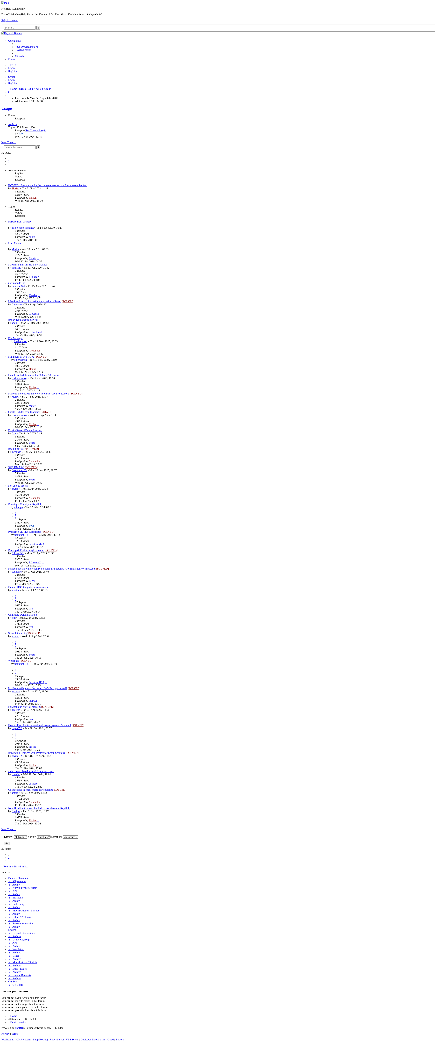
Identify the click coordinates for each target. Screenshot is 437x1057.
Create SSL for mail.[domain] (24, 412)
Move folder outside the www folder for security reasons (38, 393)
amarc (15, 792)
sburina (15, 590)
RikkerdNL (35, 276)
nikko (32, 236)
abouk (15, 322)
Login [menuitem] (11, 68)
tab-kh (32, 746)
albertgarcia (20, 359)
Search (12, 76)
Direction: (57, 836)
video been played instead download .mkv (31, 771)
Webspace (13, 660)
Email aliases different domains (25, 430)
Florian (15, 188)
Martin (15, 249)
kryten (15, 488)
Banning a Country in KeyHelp (25, 504)
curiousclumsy (19, 378)
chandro (16, 774)
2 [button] (9, 161)
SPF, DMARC (16, 467)
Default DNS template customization (28, 587)
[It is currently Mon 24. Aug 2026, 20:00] (9, 95)
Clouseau (17, 304)
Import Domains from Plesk (23, 319)
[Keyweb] (218, 33)
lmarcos (16, 691)
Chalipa (18, 507)
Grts (14, 433)
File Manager (15, 338)
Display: (9, 836)
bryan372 (17, 728)
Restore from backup (19, 221)
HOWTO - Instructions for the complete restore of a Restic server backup (47, 185)
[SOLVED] (68, 301)
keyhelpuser (20, 341)
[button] (9, 164)
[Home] (5, 2)
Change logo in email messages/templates (30, 789)
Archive (12, 124)
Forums (12, 59)
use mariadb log (16, 283)
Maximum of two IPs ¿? (21, 356)
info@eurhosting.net (23, 227)
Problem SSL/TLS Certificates (24, 531)
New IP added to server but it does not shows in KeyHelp (39, 808)
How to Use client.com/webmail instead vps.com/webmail (39, 725)
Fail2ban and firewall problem (24, 706)
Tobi (20, 133)
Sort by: (32, 836)
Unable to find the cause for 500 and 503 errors (33, 375)
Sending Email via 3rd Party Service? (28, 264)
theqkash (16, 451)
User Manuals (15, 243)
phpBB (19, 1027)
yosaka (15, 636)
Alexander (34, 350)
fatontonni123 (19, 470)
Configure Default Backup (22, 614)
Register (12, 83)
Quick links (14, 40)
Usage (6, 108)
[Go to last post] (38, 197)
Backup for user (16, 448)
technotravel (35, 332)
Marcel (15, 396)
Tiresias (33, 295)
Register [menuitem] (12, 71)
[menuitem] (26, 46)
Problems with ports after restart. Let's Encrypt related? (37, 688)
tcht (31, 608)
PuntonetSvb (18, 286)
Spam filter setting (18, 633)
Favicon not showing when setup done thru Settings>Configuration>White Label (51, 568)
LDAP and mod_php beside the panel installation (34, 301)
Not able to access (18, 485)
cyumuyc (17, 571)
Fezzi (32, 442)
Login (11, 79)
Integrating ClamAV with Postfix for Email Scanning (36, 752)
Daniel (32, 369)
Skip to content (9, 20)
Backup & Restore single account (26, 550)
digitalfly (16, 267)
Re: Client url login (35, 130)
